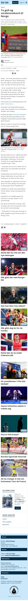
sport (17, 224)
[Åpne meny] (26, 2)
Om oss (3, 543)
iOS (16, 501)
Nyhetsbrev (5, 524)
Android (21, 501)
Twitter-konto (9, 104)
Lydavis (4, 519)
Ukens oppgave (6, 522)
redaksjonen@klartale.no (12, 555)
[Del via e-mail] (15, 73)
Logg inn (21, 2)
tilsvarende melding (18, 114)
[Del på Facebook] (13, 73)
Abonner (15, 2)
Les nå (17, 508)
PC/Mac (18, 499)
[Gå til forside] (5, 2)
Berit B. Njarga (10, 541)
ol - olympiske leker (7, 224)
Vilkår (2, 577)
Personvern (4, 578)
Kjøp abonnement (6, 563)
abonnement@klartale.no (12, 566)
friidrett (23, 224)
